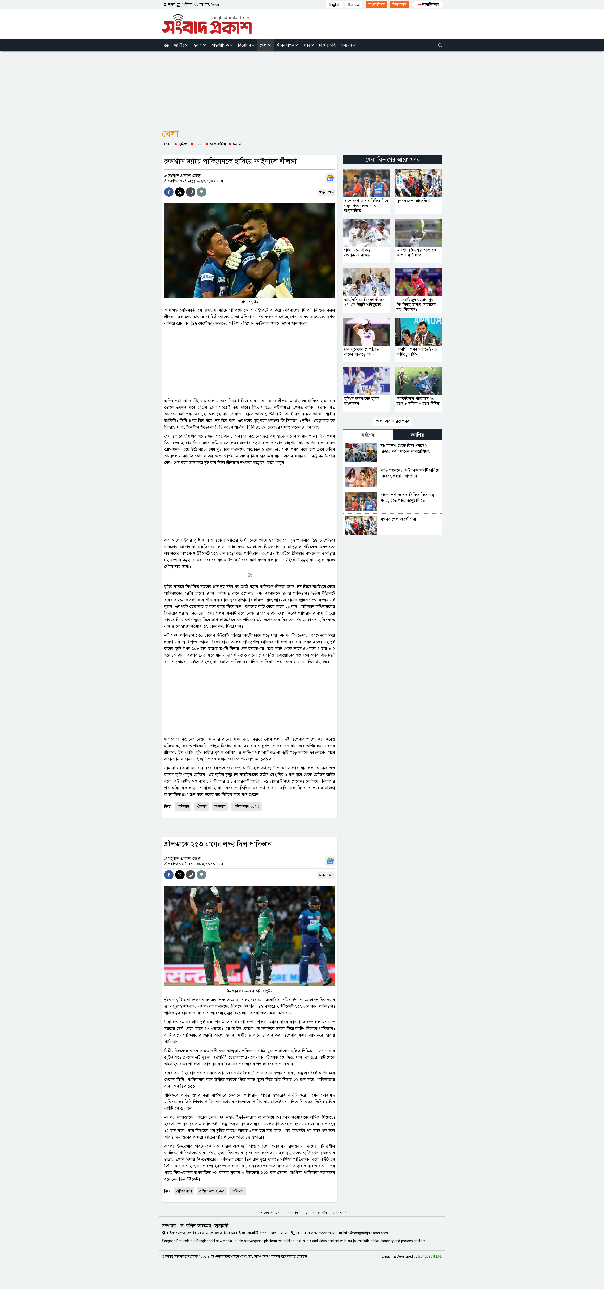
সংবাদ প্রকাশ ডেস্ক (184, 176)
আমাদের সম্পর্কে (268, 1212)
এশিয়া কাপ (184, 1191)
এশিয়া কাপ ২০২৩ (246, 806)
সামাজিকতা (430, 4)
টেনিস (198, 144)
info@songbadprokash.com (365, 1233)
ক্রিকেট (167, 144)
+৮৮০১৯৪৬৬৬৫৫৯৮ (319, 1233)
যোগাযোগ (340, 1212)
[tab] (368, 434)
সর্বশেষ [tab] (367, 435)
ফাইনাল (220, 806)
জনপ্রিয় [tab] (417, 435)
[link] (376, 4)
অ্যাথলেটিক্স (218, 144)
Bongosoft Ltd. (430, 1257)
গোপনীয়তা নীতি (316, 1212)
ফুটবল (183, 144)
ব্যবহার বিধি (292, 1212)
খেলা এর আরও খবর (392, 421)
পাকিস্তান (183, 806)
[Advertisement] (302, 87)
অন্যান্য (237, 144)
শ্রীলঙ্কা (201, 806)
